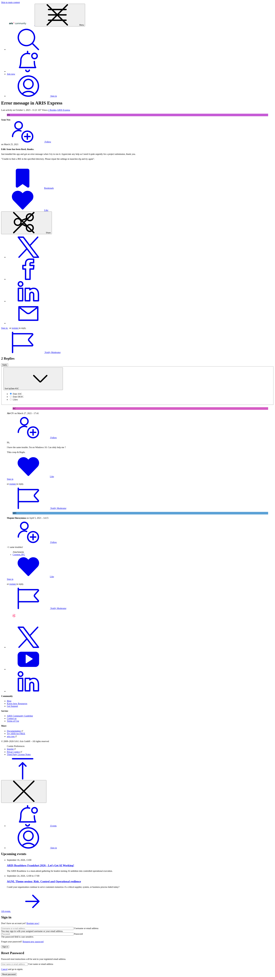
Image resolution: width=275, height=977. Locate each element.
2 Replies (52, 110)
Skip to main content (10, 2)
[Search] (28, 49)
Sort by (12, 388)
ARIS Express (63, 110)
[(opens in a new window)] (28, 257)
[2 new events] (28, 71)
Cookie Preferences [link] (15, 746)
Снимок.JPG (19, 554)
